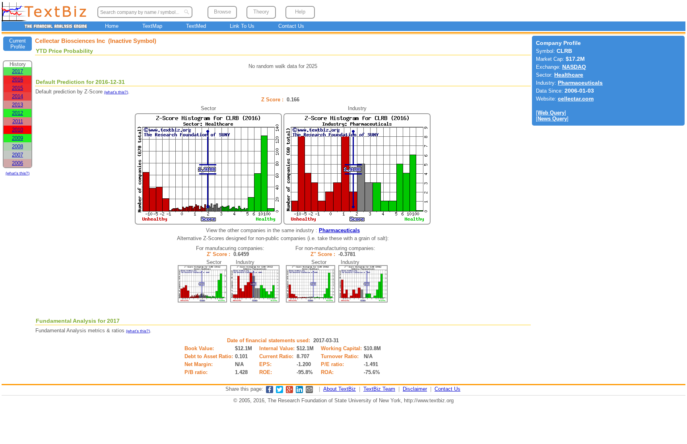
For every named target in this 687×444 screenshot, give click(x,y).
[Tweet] (279, 391)
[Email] (309, 391)
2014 (17, 96)
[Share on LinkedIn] (299, 391)
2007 (17, 155)
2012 (17, 113)
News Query (552, 119)
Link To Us (242, 26)
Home (111, 26)
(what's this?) (17, 173)
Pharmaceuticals (339, 230)
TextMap (152, 26)
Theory (261, 12)
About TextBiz (339, 389)
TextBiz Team (379, 389)
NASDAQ (574, 67)
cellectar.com (576, 99)
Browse (222, 12)
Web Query (551, 113)
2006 (17, 163)
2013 (17, 105)
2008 (17, 146)
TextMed (196, 26)
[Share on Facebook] (269, 391)
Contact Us (291, 26)
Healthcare (568, 75)
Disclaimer (415, 389)
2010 (17, 130)
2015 (17, 88)
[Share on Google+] (289, 391)
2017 (17, 71)
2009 (17, 138)
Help (300, 12)
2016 (17, 80)
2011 (17, 121)
